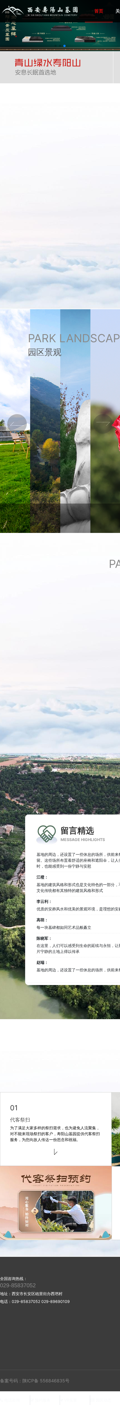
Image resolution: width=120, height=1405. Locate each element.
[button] (55, 46)
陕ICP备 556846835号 (45, 1380)
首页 (98, 11)
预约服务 (42, 1400)
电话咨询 (11, 1400)
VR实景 (70, 1400)
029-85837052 (18, 1285)
